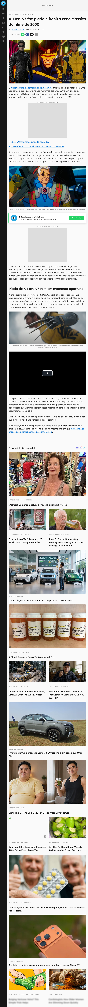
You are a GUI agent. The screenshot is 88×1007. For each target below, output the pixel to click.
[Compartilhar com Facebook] (27, 34)
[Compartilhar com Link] (36, 34)
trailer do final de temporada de (31, 87)
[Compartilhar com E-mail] (32, 34)
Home (11, 14)
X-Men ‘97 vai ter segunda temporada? (30, 142)
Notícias (18, 14)
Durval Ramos (18, 29)
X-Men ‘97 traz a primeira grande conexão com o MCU (37, 146)
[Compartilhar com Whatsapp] (23, 34)
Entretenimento (28, 14)
